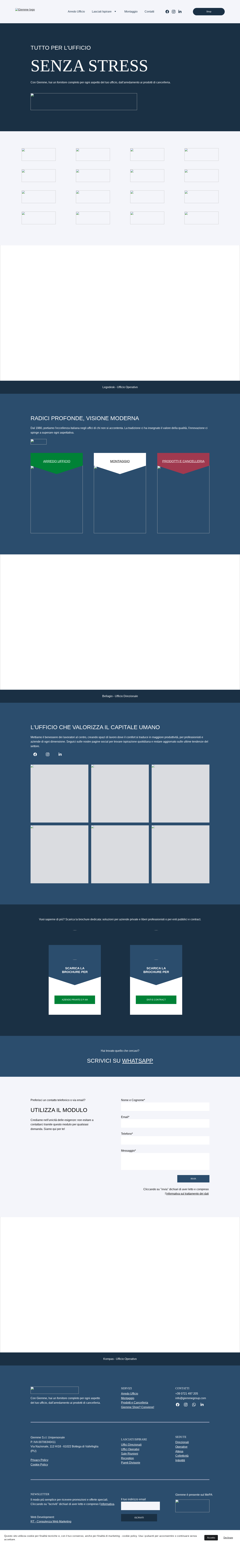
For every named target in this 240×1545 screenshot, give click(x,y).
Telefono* (127, 1133)
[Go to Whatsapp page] (195, 1404)
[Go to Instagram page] (175, 11)
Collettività (182, 1455)
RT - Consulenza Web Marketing (51, 1521)
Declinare (228, 1537)
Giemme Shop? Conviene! (137, 1407)
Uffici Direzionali (131, 1444)
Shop (208, 11)
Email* (125, 1117)
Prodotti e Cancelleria (134, 1402)
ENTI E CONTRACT (156, 1000)
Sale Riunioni (129, 1453)
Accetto (211, 1537)
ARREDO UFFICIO (56, 461)
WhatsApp (137, 1061)
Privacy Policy (39, 1460)
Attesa (179, 1451)
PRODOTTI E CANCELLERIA (183, 461)
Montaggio (131, 11)
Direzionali (182, 1442)
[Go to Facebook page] (169, 11)
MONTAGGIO (120, 461)
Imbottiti (180, 1460)
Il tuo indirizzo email (133, 1499)
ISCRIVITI (139, 1517)
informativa (107, 1504)
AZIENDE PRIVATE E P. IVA (75, 1000)
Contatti (149, 11)
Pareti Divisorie (130, 1462)
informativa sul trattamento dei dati (187, 1193)
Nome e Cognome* (133, 1100)
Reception (127, 1458)
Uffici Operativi (130, 1449)
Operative (181, 1446)
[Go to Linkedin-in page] (180, 11)
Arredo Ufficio (76, 11)
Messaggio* (128, 1150)
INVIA (193, 1179)
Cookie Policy (39, 1464)
